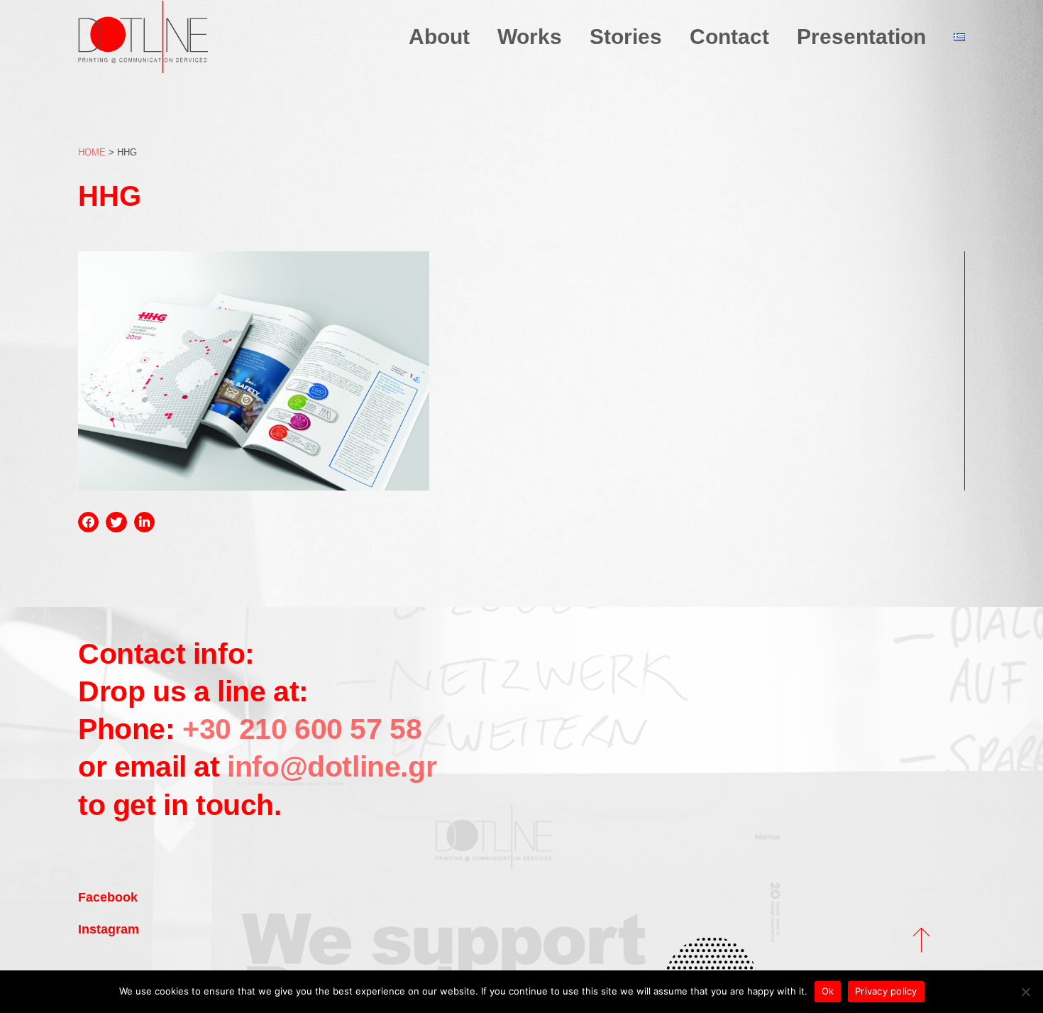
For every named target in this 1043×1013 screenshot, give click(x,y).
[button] (88, 522)
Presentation (861, 36)
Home (92, 152)
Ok (828, 991)
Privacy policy (886, 991)
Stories (626, 36)
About (439, 36)
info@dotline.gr (331, 766)
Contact (729, 36)
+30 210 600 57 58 (298, 729)
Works (529, 36)
